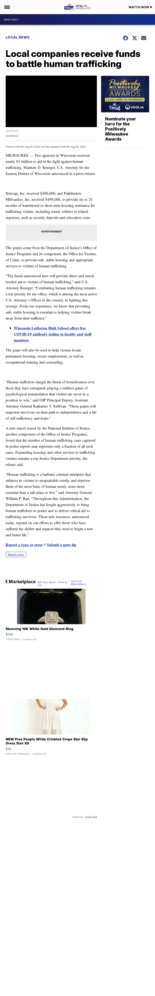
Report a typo (16, 554)
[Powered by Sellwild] (91, 817)
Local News (18, 37)
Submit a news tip (61, 544)
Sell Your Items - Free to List (52, 584)
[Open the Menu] (6, 7)
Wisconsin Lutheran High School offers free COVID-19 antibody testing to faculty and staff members (52, 334)
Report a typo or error (24, 544)
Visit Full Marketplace (78, 583)
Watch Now (139, 7)
